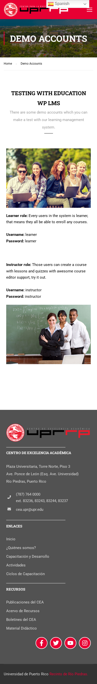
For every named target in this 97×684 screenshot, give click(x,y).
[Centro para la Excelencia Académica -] (36, 10)
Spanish (61, 3)
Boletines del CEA (21, 619)
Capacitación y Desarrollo (27, 556)
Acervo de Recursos (23, 611)
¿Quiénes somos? (21, 548)
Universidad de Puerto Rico (26, 674)
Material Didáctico (21, 628)
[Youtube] (70, 643)
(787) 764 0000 (28, 494)
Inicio (10, 539)
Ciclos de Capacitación (25, 574)
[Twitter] (56, 643)
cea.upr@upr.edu (29, 509)
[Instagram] (85, 643)
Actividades (16, 565)
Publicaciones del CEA (25, 602)
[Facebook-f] (42, 643)
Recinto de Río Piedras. (68, 674)
